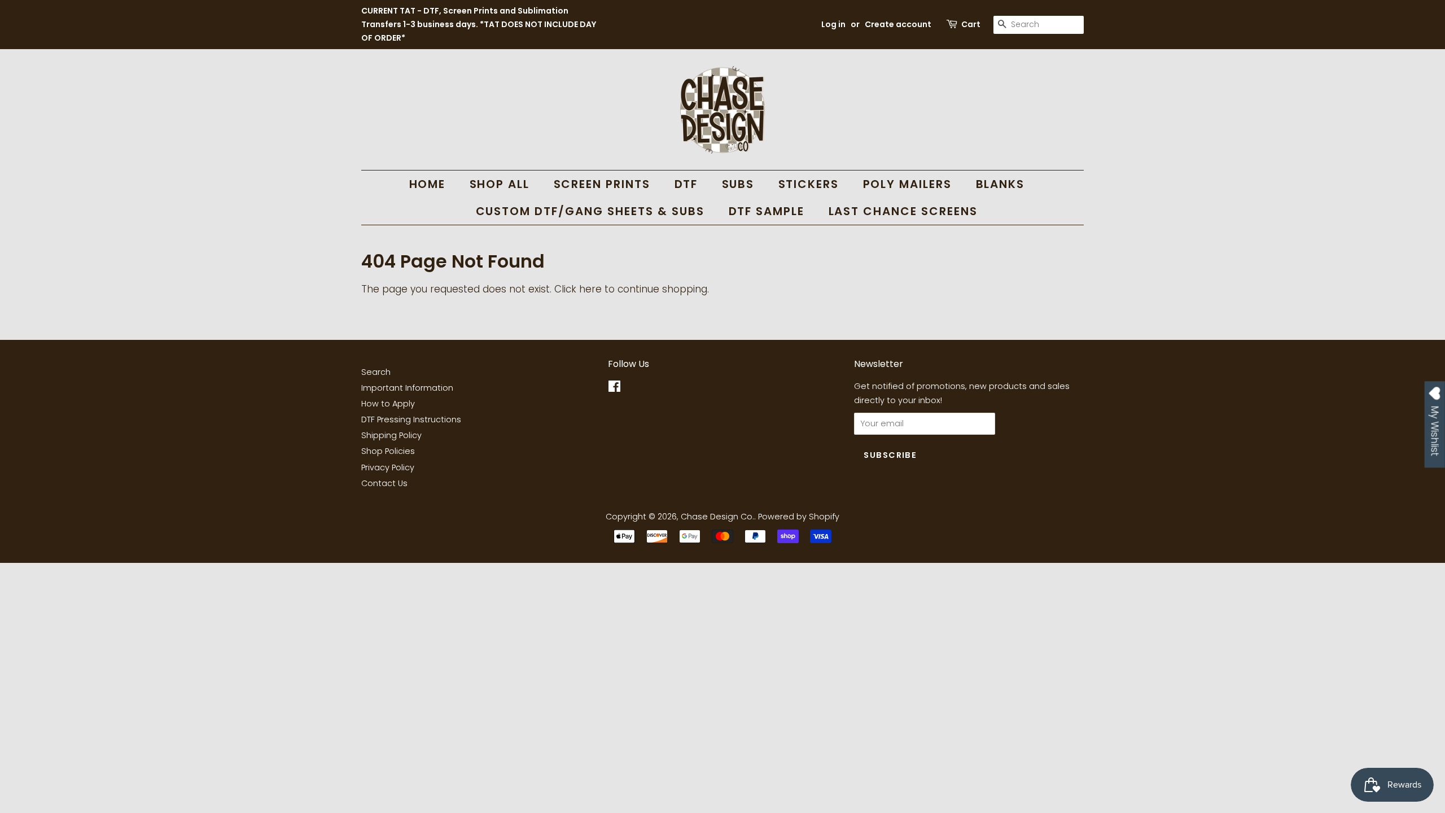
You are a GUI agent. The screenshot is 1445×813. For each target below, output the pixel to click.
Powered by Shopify (798, 516)
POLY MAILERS (907, 184)
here (590, 289)
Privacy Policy (387, 467)
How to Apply (388, 403)
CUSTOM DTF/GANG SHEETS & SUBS (590, 211)
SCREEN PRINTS (602, 184)
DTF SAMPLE (767, 211)
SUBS (738, 184)
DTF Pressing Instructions (411, 419)
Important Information (407, 388)
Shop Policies (388, 451)
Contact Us (384, 483)
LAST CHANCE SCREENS (903, 211)
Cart (970, 24)
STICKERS (808, 184)
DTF (686, 184)
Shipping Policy (391, 435)
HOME (427, 184)
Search (376, 372)
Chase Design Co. (717, 516)
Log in (833, 24)
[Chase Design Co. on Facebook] (614, 388)
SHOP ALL (500, 184)
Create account (898, 24)
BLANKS (1000, 184)
